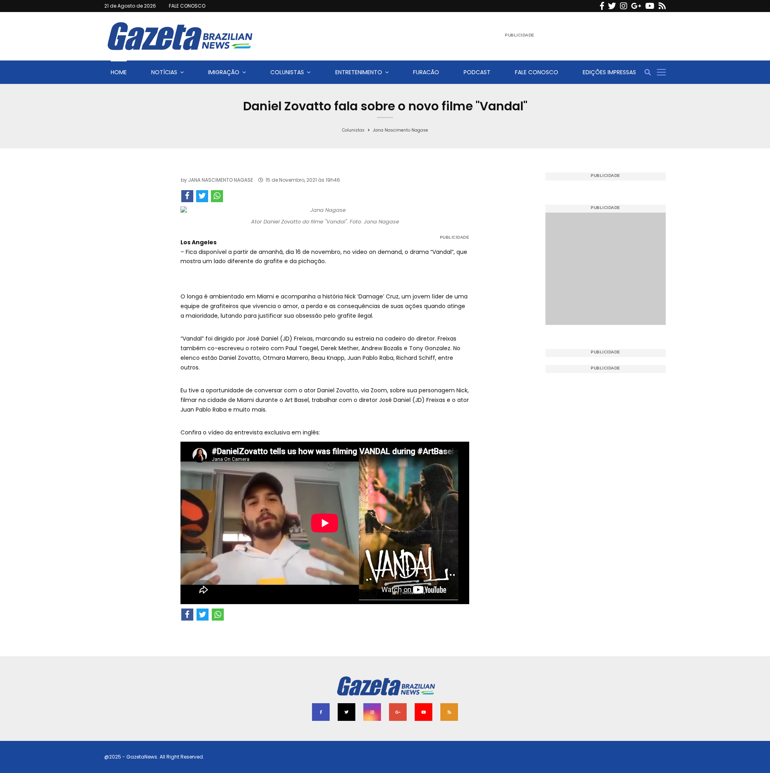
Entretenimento (358, 72)
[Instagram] (623, 6)
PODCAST (477, 72)
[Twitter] (612, 6)
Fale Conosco (536, 72)
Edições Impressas (609, 72)
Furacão (426, 72)
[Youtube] (649, 6)
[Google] (636, 6)
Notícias (164, 72)
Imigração (223, 72)
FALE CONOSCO (187, 5)
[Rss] (662, 6)
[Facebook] (602, 6)
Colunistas (287, 72)
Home (119, 72)
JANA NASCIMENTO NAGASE (220, 180)
